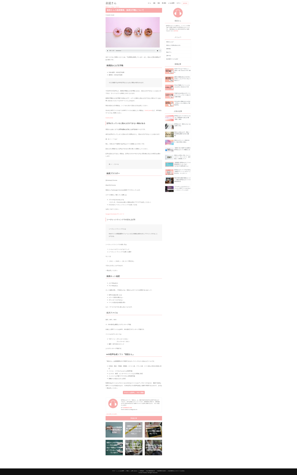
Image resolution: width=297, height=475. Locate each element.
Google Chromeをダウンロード (115, 214)
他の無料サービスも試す (172, 59)
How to (117, 7)
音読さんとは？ (170, 42)
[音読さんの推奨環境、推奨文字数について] (169, 71)
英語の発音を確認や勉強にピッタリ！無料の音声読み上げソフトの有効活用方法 (182, 179)
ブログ (113, 471)
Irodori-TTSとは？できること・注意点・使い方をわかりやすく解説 (182, 70)
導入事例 (164, 3)
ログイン (179, 3)
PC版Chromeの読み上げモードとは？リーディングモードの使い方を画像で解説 (182, 94)
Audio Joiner (148, 110)
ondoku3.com (127, 407)
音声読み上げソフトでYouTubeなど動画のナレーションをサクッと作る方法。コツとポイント (182, 171)
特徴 (159, 3)
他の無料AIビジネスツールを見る (176, 471)
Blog (112, 7)
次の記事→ (115, 414)
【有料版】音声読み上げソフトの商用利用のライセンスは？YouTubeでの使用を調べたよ (182, 164)
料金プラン (169, 52)
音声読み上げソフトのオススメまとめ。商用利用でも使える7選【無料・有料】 (182, 117)
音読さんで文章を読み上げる (173, 45)
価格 (154, 3)
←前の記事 (108, 414)
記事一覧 (168, 55)
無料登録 (185, 3)
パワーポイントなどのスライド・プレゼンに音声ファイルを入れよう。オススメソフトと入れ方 (182, 188)
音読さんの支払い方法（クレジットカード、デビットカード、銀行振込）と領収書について (182, 156)
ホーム (149, 3)
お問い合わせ (134, 471)
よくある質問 (171, 3)
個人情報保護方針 (150, 471)
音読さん (108, 7)
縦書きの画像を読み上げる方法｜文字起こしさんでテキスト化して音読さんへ (182, 78)
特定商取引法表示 (161, 471)
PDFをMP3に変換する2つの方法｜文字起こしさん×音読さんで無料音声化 (182, 103)
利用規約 (142, 471)
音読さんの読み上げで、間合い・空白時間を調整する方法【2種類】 (182, 133)
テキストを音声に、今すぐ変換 (134, 392)
